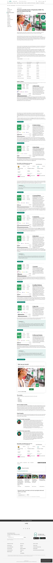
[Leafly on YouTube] (29, 528)
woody (20, 159)
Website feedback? (26, 520)
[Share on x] (39, 13)
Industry (8, 20)
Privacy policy (35, 548)
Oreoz (36, 133)
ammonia (24, 138)
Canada (8, 23)
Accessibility (22, 553)
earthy (25, 249)
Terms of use (35, 545)
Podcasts (9, 25)
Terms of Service (34, 496)
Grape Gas (25, 97)
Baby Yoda (34, 307)
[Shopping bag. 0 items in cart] (45, 1)
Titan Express (20, 401)
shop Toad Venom (20, 232)
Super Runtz (20, 400)
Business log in (9, 551)
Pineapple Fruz (41, 206)
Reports (8, 22)
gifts (38, 434)
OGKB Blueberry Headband (32, 97)
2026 (18, 462)
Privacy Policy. (11, 539)
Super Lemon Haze (28, 427)
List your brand (9, 548)
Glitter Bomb (31, 462)
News (9, 5)
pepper (27, 138)
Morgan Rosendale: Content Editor (23, 419)
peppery (39, 228)
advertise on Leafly (15, 1)
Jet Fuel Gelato (37, 270)
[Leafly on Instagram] (27, 528)
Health (8, 16)
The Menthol (42, 309)
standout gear (34, 434)
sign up (28, 494)
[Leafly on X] (25, 528)
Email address (19, 493)
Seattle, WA (28, 164)
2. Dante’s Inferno (19, 65)
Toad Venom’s (39, 224)
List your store (9, 545)
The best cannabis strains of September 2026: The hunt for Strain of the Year (24, 5)
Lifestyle (8, 18)
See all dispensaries (39, 164)
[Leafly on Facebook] (24, 528)
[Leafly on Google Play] (43, 538)
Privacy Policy (45, 561)
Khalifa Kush (37, 309)
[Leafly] (10, 1)
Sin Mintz (39, 217)
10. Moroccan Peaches (20, 78)
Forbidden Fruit (35, 247)
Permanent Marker (35, 196)
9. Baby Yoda (19, 76)
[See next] (45, 164)
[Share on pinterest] (42, 13)
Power (19, 397)
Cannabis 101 (9, 9)
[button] (45, 13)
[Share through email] (43, 13)
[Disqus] (31, 508)
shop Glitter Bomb (20, 121)
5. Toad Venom (19, 70)
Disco (19, 398)
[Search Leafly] (36, 1)
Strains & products (13, 5)
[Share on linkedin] (41, 13)
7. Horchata (19, 73)
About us (21, 545)
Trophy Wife (20, 399)
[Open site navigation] (7, 1)
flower (28, 462)
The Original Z (40, 244)
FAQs (21, 551)
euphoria (41, 138)
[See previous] (43, 164)
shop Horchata (20, 281)
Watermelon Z (40, 246)
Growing (8, 11)
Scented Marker (35, 198)
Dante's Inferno (25, 462)
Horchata (37, 268)
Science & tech (10, 19)
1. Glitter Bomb (19, 63)
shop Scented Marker (21, 212)
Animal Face (35, 217)
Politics (8, 15)
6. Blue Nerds (19, 71)
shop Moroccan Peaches (21, 359)
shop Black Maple (20, 192)
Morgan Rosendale (20, 12)
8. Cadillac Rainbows (37, 284)
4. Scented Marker (20, 68)
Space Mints (34, 438)
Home (8, 5)
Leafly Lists (9, 26)
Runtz (36, 244)
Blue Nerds (21, 462)
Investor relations (23, 548)
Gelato (43, 269)
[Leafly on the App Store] (36, 538)
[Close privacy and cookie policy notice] (51, 559)
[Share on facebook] (38, 13)
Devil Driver (34, 134)
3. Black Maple (36, 147)
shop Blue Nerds (20, 261)
